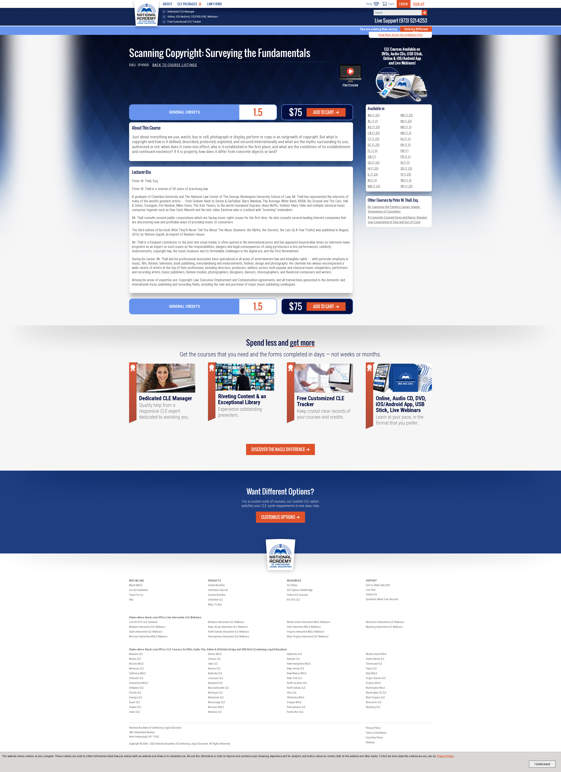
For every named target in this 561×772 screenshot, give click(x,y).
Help (369, 4)
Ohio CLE (291, 692)
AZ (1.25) (374, 127)
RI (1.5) (405, 163)
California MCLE (137, 673)
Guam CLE (134, 702)
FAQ (131, 599)
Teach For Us (136, 594)
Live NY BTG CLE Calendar (143, 622)
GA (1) (372, 157)
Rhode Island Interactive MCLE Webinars (308, 622)
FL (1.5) (372, 151)
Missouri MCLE (216, 707)
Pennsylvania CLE (296, 707)
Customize (278, 517)
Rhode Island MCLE (376, 654)
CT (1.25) (373, 139)
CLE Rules (292, 585)
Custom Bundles (216, 594)
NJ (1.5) (406, 139)
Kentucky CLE (215, 673)
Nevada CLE (293, 658)
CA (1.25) (374, 133)
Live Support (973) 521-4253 (401, 20)
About (167, 4)
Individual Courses (218, 590)
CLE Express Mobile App (299, 590)
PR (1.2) (406, 157)
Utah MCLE (371, 673)
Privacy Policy (445, 756)
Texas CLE (371, 668)
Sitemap (370, 742)
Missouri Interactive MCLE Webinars (148, 636)
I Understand (542, 764)
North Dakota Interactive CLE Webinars (228, 631)
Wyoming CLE (373, 707)
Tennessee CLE (374, 663)
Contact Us (371, 594)
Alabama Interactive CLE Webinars (147, 626)
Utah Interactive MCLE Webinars (304, 626)
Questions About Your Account (382, 599)
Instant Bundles (216, 585)
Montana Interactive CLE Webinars (226, 622)
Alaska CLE (135, 658)
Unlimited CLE (215, 599)
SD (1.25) (406, 169)
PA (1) (404, 151)
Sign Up (418, 4)
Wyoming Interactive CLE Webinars (384, 626)
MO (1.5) (406, 127)
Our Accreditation (138, 590)
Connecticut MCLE (138, 683)
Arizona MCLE (136, 663)
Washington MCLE (375, 687)
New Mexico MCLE (297, 673)
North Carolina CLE (297, 683)
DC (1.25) (374, 145)
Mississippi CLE (216, 702)
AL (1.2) (373, 121)
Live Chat (370, 589)
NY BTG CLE (293, 599)
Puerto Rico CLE (295, 711)
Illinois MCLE (215, 654)
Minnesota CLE (216, 697)
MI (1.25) (406, 121)
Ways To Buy (215, 604)
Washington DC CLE (376, 692)
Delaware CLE (136, 687)
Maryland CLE (215, 683)
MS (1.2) (406, 133)
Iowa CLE (213, 663)
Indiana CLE (214, 658)
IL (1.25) (373, 174)
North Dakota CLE (296, 687)
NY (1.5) (406, 145)
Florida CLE (135, 692)
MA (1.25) (374, 186)
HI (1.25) (373, 169)
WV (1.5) (406, 180)
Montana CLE (215, 711)
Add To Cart (323, 112)
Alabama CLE (136, 654)
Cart (391, 4)
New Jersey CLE (295, 668)
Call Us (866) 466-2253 (378, 585)
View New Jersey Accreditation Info (400, 35)
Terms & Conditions (376, 732)
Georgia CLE (135, 697)
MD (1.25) (407, 115)
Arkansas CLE (136, 668)
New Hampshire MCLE (299, 663)
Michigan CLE (215, 692)
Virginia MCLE (373, 683)
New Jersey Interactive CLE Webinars (228, 626)
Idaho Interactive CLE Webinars (145, 631)
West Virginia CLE (375, 697)
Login (403, 4)
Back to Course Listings (174, 65)
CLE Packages (187, 4)
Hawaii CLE (135, 707)
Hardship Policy (374, 737)
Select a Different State (416, 30)
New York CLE (294, 678)
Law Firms (214, 4)
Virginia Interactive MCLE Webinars (306, 631)
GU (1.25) (374, 163)
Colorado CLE (136, 678)
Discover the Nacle (278, 449)
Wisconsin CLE (374, 702)
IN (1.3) (372, 180)
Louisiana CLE (215, 678)
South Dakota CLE (375, 658)
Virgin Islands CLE (376, 678)
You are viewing (378, 29)
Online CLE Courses (297, 594)
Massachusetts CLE (218, 687)
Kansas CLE (214, 668)
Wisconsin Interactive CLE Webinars (385, 622)
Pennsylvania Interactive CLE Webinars (228, 636)
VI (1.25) (406, 174)
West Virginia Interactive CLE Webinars (307, 636)
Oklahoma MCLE (295, 697)
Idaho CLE (134, 711)
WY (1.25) (407, 186)
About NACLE (136, 585)
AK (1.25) (374, 115)
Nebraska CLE (294, 654)
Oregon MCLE (294, 702)
